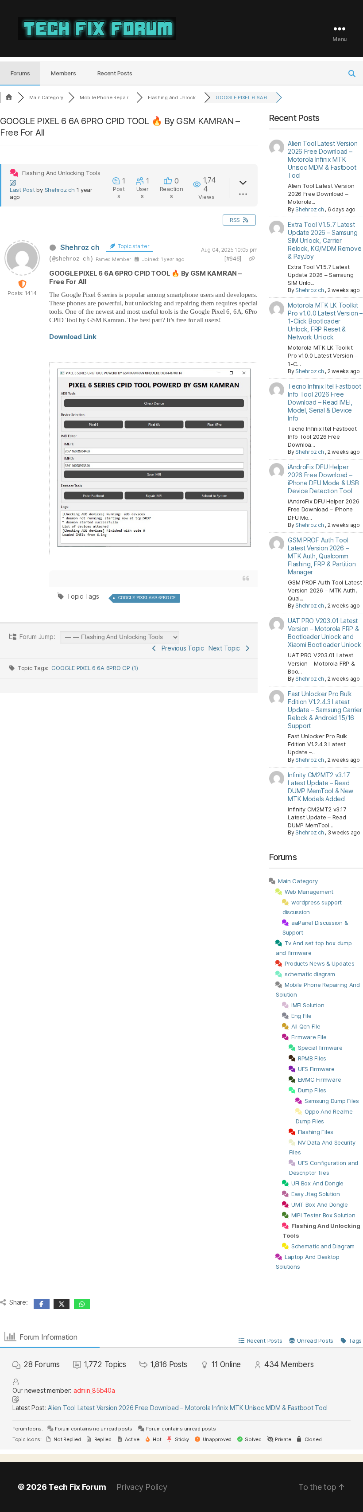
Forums (20, 73)
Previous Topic (181, 648)
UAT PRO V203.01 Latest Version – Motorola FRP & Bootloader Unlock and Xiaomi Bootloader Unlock (324, 632)
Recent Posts (114, 73)
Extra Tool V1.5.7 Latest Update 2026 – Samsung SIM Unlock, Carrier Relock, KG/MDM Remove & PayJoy (324, 240)
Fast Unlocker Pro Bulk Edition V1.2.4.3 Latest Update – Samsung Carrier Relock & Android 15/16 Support (325, 709)
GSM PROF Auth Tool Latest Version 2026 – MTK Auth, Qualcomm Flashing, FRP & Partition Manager (321, 556)
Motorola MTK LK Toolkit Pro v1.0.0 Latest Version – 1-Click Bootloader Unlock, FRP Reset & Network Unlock (325, 321)
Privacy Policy (141, 1487)
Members (63, 73)
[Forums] (9, 97)
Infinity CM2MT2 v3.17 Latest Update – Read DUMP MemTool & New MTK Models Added (320, 787)
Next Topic (226, 648)
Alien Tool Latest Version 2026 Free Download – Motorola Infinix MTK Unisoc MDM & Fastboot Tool (322, 159)
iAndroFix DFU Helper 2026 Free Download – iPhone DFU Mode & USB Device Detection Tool (323, 479)
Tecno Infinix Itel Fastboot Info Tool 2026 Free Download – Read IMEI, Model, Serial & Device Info (324, 402)
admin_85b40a (94, 1390)
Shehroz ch (60, 189)
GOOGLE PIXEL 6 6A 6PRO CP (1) (94, 667)
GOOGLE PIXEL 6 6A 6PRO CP (147, 597)
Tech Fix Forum (77, 1487)
